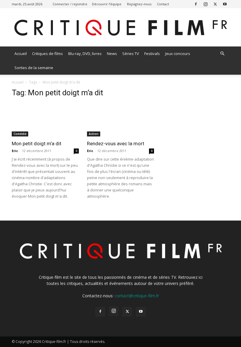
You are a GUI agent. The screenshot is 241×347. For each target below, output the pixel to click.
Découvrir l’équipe (106, 4)
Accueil (20, 53)
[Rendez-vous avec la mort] (120, 119)
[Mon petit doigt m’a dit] (45, 119)
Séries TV (130, 53)
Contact (163, 4)
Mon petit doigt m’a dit (36, 143)
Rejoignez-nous (139, 4)
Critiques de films (47, 53)
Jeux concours (177, 53)
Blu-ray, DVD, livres (85, 53)
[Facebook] (195, 4)
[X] (215, 4)
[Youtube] (224, 4)
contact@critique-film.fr (137, 295)
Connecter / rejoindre (70, 4)
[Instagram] (205, 4)
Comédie (20, 134)
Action (93, 134)
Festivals (152, 53)
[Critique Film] (120, 27)
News (112, 53)
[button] (222, 53)
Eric (15, 151)
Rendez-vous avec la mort (115, 143)
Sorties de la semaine (33, 67)
